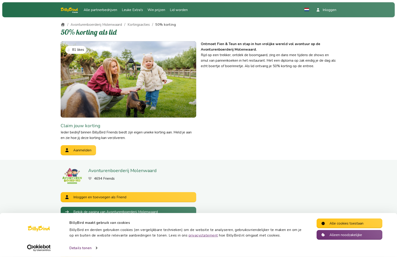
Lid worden (179, 10)
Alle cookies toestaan (346, 223)
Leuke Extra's (132, 10)
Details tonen (80, 248)
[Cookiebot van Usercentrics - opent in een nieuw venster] (39, 248)
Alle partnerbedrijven (100, 10)
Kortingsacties (139, 24)
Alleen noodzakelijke (345, 234)
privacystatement (203, 235)
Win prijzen (156, 10)
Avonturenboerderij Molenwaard (96, 24)
